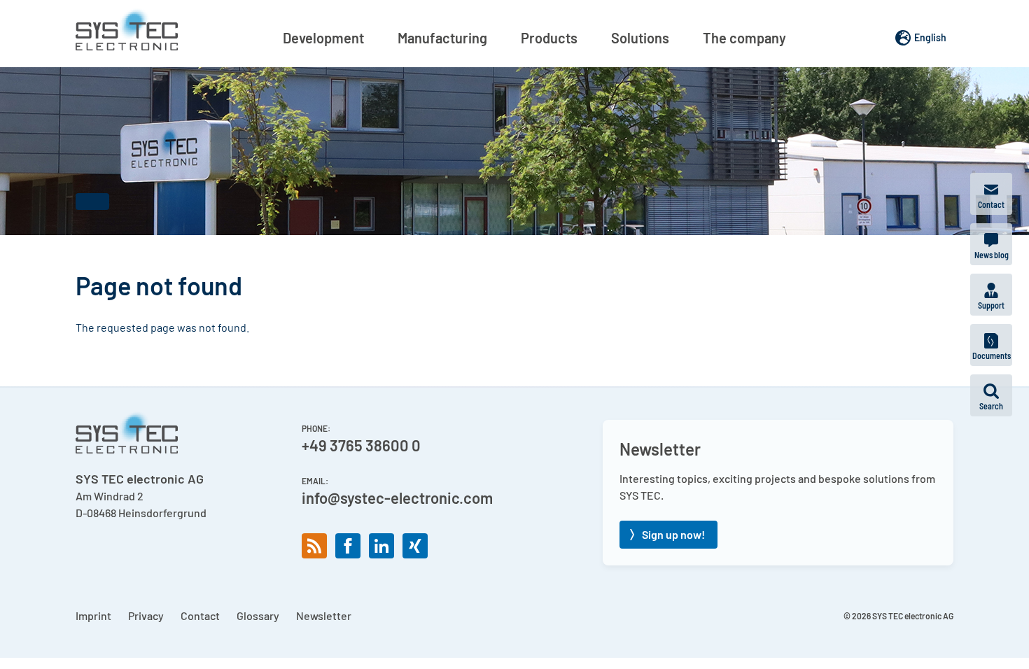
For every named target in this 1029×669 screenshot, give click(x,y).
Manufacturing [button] (442, 37)
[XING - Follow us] (415, 545)
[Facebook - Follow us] (347, 545)
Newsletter (323, 615)
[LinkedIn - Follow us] (381, 545)
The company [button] (744, 37)
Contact (200, 615)
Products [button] (549, 37)
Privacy (146, 615)
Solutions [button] (640, 37)
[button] (991, 395)
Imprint (93, 615)
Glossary (258, 615)
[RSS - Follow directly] (314, 545)
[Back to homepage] (127, 29)
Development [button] (323, 37)
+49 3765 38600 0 (361, 445)
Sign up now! (673, 534)
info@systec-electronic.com (397, 497)
